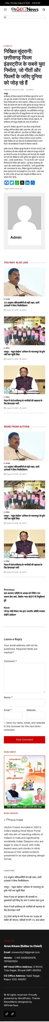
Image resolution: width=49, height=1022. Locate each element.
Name (8, 697)
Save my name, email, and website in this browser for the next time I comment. (24, 726)
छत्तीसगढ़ (7, 46)
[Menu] (5, 9)
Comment (10, 661)
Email (8, 710)
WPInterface (11, 1005)
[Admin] (24, 213)
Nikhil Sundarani (16, 189)
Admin (31, 90)
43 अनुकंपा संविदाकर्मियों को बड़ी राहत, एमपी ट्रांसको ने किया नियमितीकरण (21, 304)
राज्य (11, 46)
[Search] (44, 9)
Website (31, 710)
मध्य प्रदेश (7, 299)
